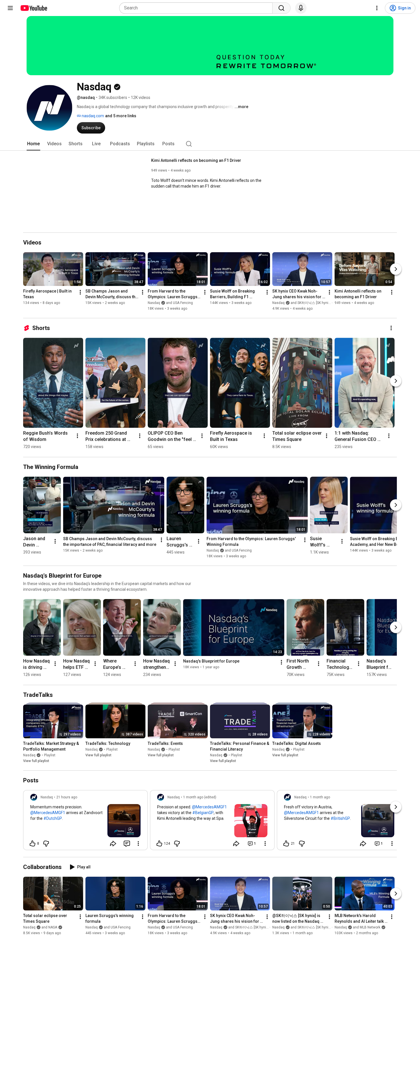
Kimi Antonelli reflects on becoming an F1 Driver (196, 160)
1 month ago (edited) (199, 797)
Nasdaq (29, 755)
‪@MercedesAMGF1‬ (47, 812)
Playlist (49, 755)
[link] (85, 822)
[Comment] (127, 843)
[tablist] (210, 144)
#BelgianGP (203, 812)
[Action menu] (138, 843)
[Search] (281, 8)
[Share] (113, 843)
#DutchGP (52, 818)
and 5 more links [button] (120, 116)
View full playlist (36, 761)
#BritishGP (340, 818)
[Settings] (376, 8)
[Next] (395, 269)
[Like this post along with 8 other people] (32, 843)
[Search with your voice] (301, 8)
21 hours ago (66, 797)
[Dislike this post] (46, 843)
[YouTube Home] (33, 8)
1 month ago (320, 797)
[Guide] (10, 8)
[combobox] (197, 8)
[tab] (33, 144)
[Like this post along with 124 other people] (159, 843)
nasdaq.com (92, 116)
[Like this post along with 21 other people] (286, 843)
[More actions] (80, 292)
